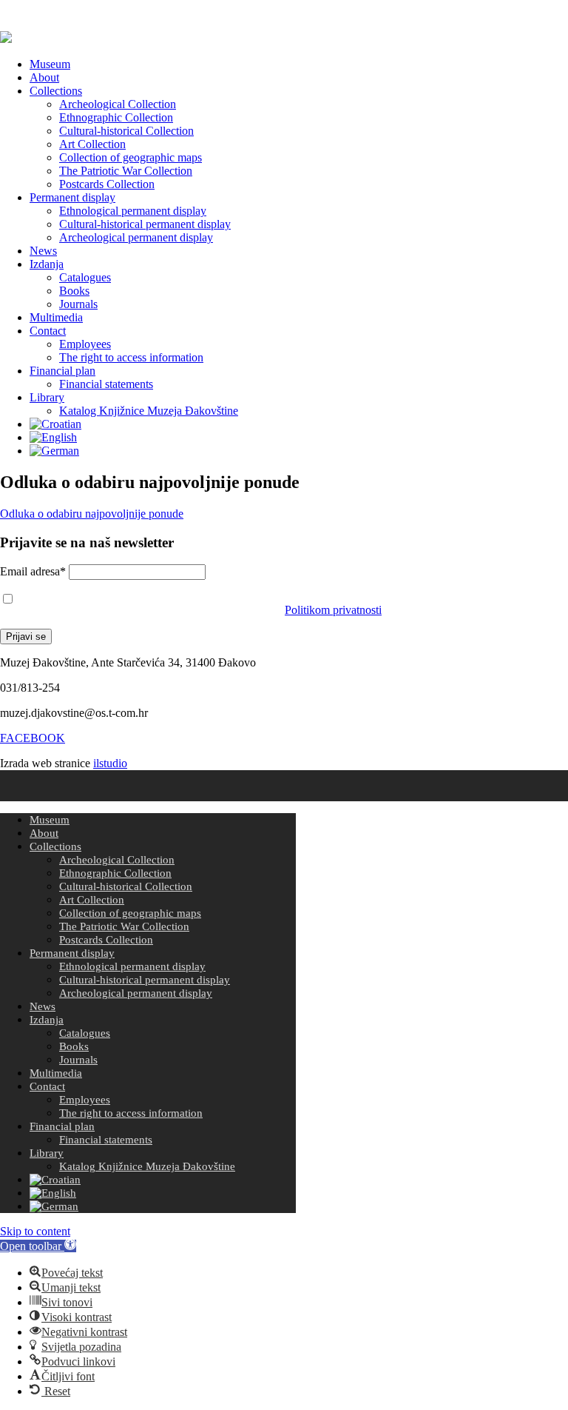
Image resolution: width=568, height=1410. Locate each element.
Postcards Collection (107, 184)
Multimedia (56, 317)
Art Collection (92, 144)
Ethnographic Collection (116, 117)
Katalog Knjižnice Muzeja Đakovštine (148, 410)
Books (74, 290)
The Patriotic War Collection (125, 170)
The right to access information (131, 357)
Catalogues (85, 277)
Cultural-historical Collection (126, 130)
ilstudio (110, 763)
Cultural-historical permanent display (145, 224)
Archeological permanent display (136, 237)
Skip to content (35, 1231)
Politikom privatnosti (333, 610)
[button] (38, 1246)
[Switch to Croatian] (55, 424)
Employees (85, 344)
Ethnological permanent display (132, 210)
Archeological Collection (117, 104)
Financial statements (106, 384)
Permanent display (72, 197)
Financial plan (62, 370)
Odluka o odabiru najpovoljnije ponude (91, 513)
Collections (56, 90)
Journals (78, 304)
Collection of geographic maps (130, 157)
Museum (50, 64)
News (43, 250)
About (44, 77)
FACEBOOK (32, 738)
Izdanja (47, 264)
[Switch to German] (54, 450)
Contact (48, 330)
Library (47, 397)
